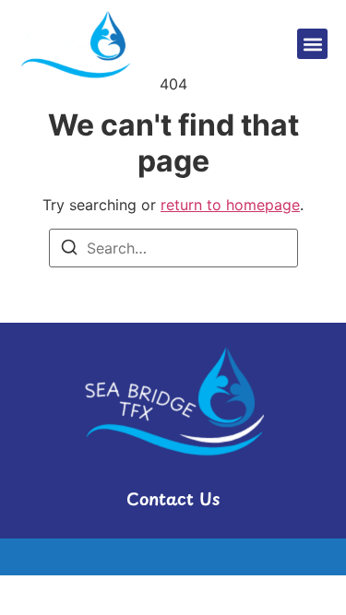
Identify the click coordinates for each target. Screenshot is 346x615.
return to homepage (230, 204)
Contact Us (173, 498)
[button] (312, 44)
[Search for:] (173, 248)
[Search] (69, 250)
